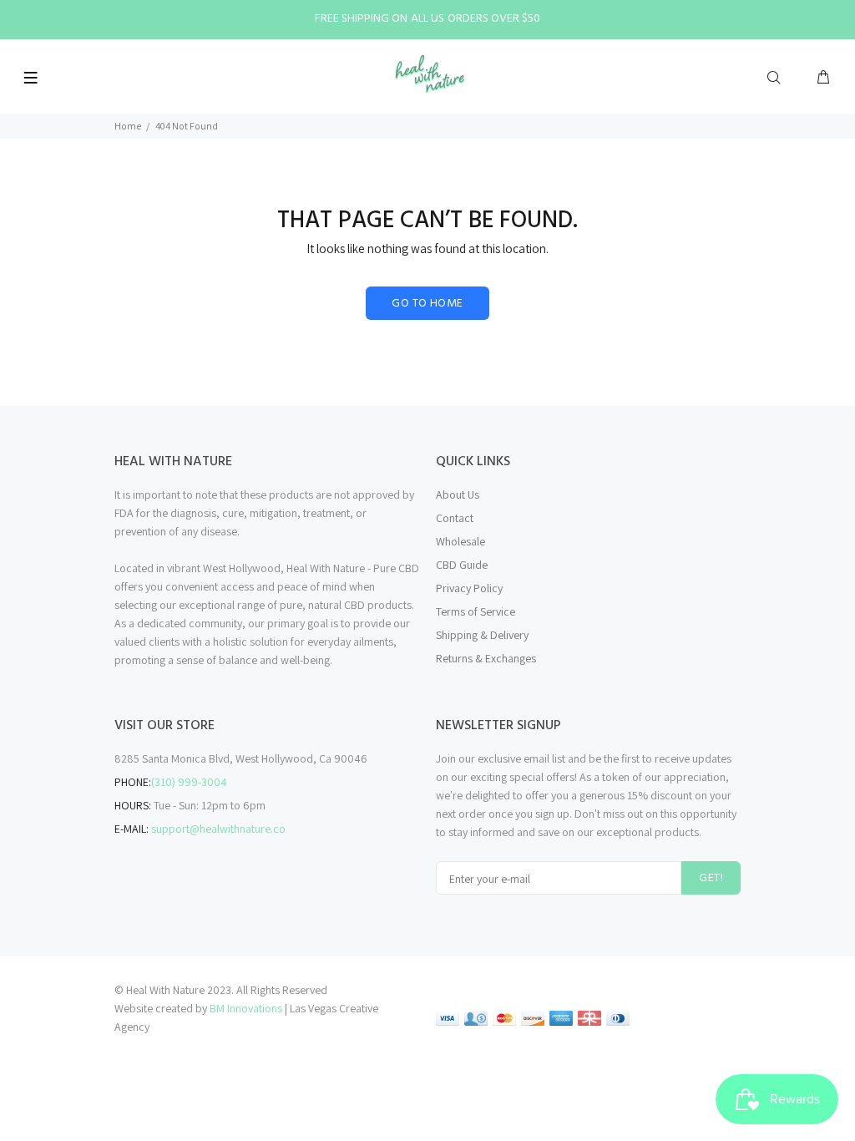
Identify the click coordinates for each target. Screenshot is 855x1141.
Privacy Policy (469, 588)
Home (127, 125)
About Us (457, 494)
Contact (454, 517)
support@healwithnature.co (218, 828)
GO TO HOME (427, 303)
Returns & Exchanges (486, 658)
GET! (711, 878)
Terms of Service (475, 611)
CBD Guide (462, 564)
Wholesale (460, 541)
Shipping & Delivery (482, 634)
